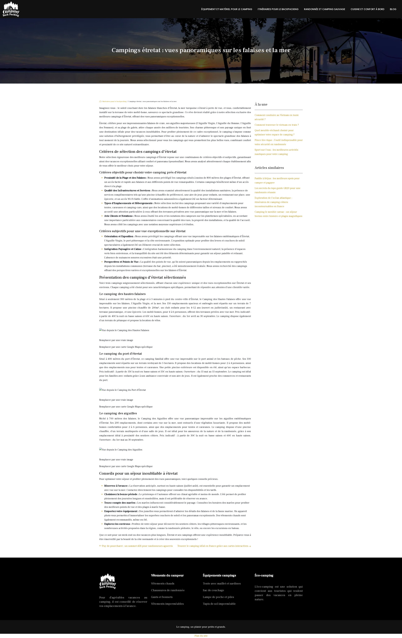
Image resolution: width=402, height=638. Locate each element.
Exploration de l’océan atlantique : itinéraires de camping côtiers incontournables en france (273, 202)
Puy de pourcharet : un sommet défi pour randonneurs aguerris (137, 546)
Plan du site (201, 635)
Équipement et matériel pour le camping (226, 9)
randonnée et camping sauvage (324, 9)
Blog (393, 9)
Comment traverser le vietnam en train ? (277, 124)
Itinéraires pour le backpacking (278, 9)
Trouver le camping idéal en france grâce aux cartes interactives (212, 546)
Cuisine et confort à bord (367, 9)
